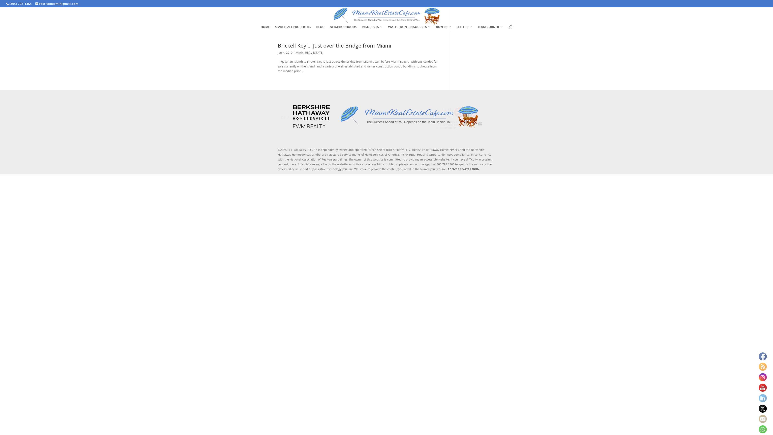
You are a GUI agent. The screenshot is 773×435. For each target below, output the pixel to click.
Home (265, 27)
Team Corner (488, 27)
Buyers (441, 27)
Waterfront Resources (407, 27)
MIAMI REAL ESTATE (309, 52)
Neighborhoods (343, 27)
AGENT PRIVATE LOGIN (463, 169)
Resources (370, 27)
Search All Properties (293, 27)
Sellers (462, 27)
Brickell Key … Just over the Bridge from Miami (334, 45)
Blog (320, 27)
